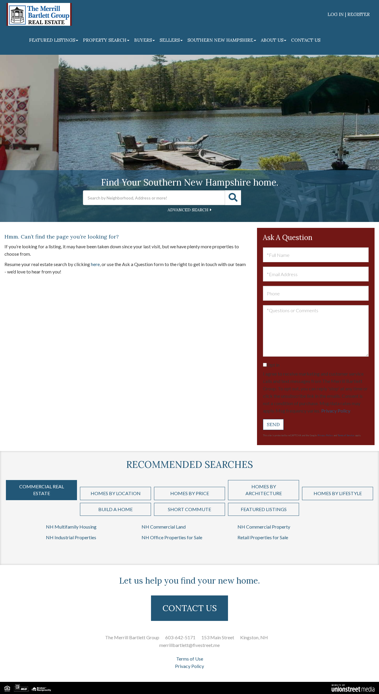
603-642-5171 (180, 637)
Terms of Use (189, 658)
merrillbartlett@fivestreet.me (189, 645)
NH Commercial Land (164, 526)
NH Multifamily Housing (71, 526)
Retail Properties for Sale (262, 537)
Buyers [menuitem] (143, 40)
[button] (233, 197)
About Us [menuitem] (272, 40)
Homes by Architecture (263, 490)
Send (273, 424)
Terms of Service (346, 435)
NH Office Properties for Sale (172, 537)
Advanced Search (188, 209)
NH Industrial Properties (71, 537)
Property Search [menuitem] (104, 40)
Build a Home (115, 509)
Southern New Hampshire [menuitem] (220, 40)
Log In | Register (348, 14)
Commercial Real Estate (41, 490)
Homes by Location (116, 493)
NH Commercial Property (263, 526)
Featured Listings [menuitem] (52, 40)
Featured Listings (264, 509)
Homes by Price (189, 493)
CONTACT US (190, 608)
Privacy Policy (335, 410)
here (95, 264)
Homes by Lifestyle (338, 493)
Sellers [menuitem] (170, 40)
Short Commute (189, 509)
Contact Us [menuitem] (305, 40)
